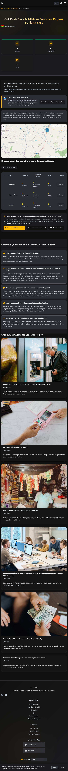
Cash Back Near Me (34, 707)
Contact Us (34, 728)
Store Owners (34, 716)
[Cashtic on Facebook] (2, 695)
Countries (7, 8)
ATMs (49, 175)
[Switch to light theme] (61, 3)
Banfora (12, 184)
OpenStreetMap (56, 157)
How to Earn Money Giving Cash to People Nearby (22, 639)
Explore (61, 184)
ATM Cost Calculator (34, 719)
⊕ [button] (3, 133)
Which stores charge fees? (38, 228)
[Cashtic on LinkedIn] (6, 695)
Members (25, 175)
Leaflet (49, 157)
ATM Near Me (34, 704)
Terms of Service (34, 734)
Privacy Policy (34, 731)
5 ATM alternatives (57, 228)
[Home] (2, 8)
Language (27, 759)
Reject (55, 767)
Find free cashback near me (15, 228)
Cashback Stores (38, 175)
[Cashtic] (2, 3)
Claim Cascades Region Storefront (51, 102)
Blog (34, 713)
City (10, 175)
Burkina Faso (14, 8)
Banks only (62, 126)
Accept (62, 767)
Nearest (55, 126)
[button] (3, 126)
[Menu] (65, 3)
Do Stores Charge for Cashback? (15, 447)
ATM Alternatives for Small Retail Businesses (20, 510)
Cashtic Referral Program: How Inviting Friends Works (24, 658)
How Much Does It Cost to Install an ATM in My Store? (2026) (26, 384)
